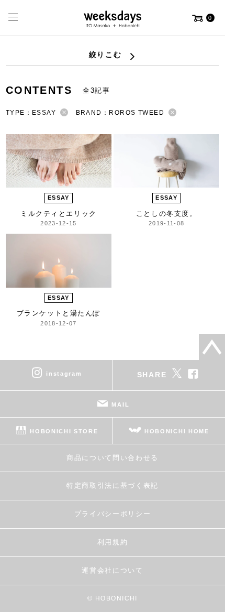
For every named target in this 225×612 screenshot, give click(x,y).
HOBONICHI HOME (176, 431)
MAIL (120, 404)
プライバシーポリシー (112, 514)
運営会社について (112, 570)
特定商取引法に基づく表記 (112, 485)
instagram (64, 373)
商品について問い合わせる (112, 458)
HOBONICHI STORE (64, 431)
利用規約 (112, 542)
